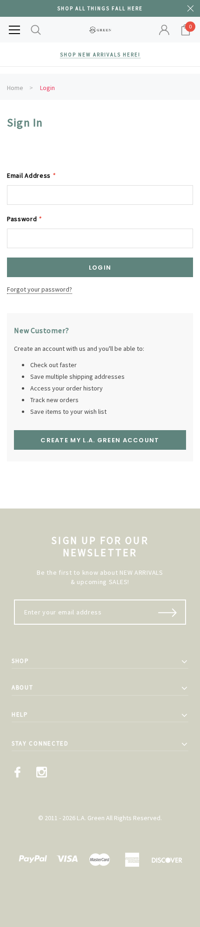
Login (47, 88)
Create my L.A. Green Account (99, 440)
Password (24, 219)
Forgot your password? (39, 289)
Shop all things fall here (100, 8)
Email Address (31, 175)
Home (15, 88)
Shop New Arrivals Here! (100, 54)
